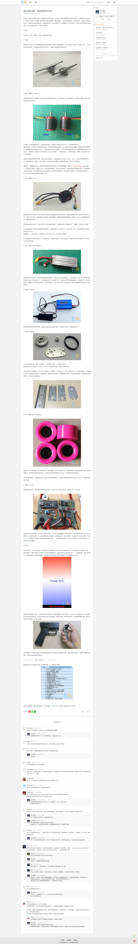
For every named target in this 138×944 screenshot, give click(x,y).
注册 (114, 2)
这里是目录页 (54, 706)
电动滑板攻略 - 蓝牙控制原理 (102, 47)
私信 (109, 19)
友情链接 (69, 940)
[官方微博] (135, 941)
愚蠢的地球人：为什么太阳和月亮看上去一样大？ (106, 27)
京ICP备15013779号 (74, 942)
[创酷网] (24, 2)
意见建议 (75, 940)
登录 (108, 2)
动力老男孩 (25, 13)
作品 (30, 2)
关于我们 (63, 940)
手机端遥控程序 (99, 32)
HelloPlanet (26, 538)
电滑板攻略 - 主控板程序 (101, 42)
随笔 (36, 2)
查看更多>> (105, 53)
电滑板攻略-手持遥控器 (101, 37)
